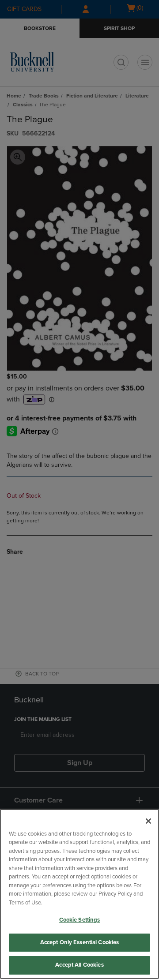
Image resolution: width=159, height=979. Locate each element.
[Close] (148, 821)
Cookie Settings (79, 919)
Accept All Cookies (79, 964)
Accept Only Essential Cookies (79, 942)
